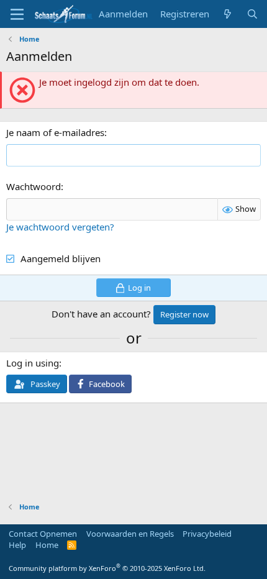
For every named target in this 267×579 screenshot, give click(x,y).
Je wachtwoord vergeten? (60, 227)
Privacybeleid (207, 533)
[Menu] (17, 14)
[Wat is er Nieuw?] (227, 13)
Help (17, 544)
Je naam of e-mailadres (55, 132)
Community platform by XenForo (107, 568)
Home (46, 544)
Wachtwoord (33, 186)
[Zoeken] (252, 13)
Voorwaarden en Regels (130, 533)
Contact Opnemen (43, 533)
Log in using (32, 363)
